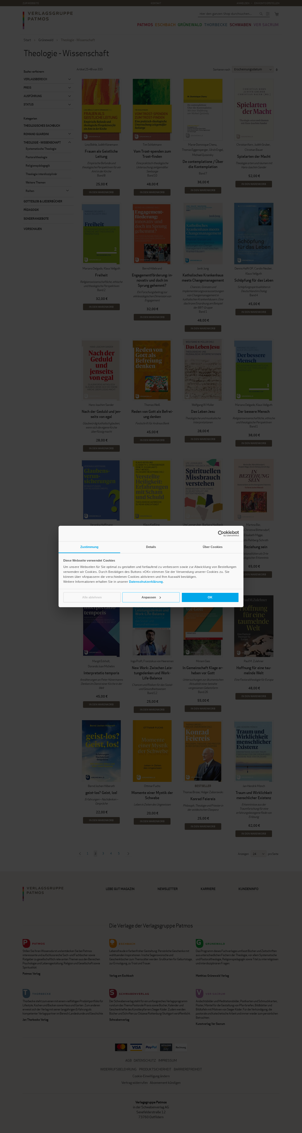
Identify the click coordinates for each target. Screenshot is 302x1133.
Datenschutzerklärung (146, 581)
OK (210, 597)
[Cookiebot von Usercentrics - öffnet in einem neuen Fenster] (221, 534)
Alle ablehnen (92, 597)
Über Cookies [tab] (212, 547)
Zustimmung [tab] (89, 547)
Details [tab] (151, 547)
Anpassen (149, 597)
